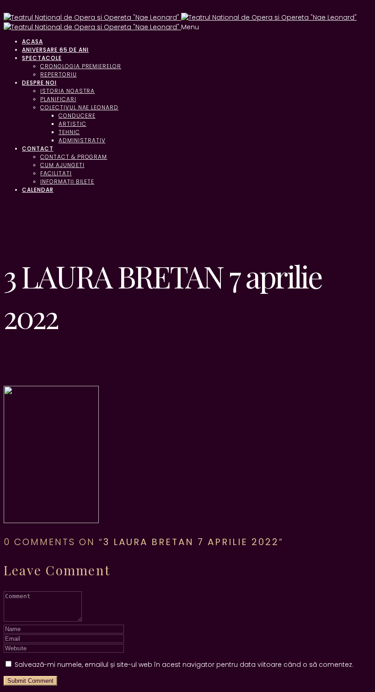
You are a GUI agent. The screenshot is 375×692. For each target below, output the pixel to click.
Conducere (77, 115)
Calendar (38, 190)
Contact (38, 148)
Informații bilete (67, 181)
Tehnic (69, 132)
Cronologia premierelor (80, 66)
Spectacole (42, 58)
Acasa (32, 41)
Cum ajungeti (62, 165)
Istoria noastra (67, 91)
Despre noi (39, 82)
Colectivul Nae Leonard (79, 107)
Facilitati (56, 173)
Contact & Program (73, 157)
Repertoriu (58, 74)
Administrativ (82, 140)
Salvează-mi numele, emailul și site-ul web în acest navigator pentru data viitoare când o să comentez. (184, 664)
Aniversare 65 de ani (55, 50)
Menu (190, 27)
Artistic (72, 124)
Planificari (58, 99)
